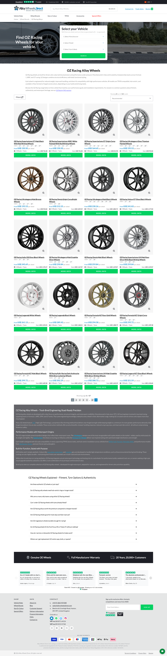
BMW (111, 441)
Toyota (30, 444)
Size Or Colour (19, 608)
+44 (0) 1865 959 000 (58, 603)
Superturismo (38, 438)
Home (16, 19)
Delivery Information (37, 611)
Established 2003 (54, 2)
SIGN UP (147, 607)
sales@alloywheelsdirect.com (61, 605)
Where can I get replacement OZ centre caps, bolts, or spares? (83, 539)
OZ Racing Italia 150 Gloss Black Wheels (29, 257)
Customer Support (36, 608)
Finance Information (36, 614)
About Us (33, 603)
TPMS (67, 16)
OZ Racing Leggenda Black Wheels (62, 315)
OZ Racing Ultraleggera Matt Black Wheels (100, 199)
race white (50, 452)
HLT (33, 423)
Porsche (119, 441)
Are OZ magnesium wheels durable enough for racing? (83, 521)
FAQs (32, 617)
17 (92, 400)
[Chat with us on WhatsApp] (56, 618)
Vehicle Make (18, 16)
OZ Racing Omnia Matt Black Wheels (98, 257)
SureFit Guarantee (91, 2)
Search (112, 9)
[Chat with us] (162, 651)
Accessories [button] (80, 16)
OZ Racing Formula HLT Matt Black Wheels (30, 373)
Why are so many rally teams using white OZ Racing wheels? (83, 496)
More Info (31, 155)
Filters (18, 97)
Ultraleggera (78, 435)
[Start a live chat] (51, 618)
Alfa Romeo (23, 444)
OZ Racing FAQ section (63, 90)
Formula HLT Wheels (79, 438)
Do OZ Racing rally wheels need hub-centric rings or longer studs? (83, 490)
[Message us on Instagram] (65, 618)
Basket (149, 9)
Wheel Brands (35, 16)
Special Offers (96, 16)
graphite (69, 452)
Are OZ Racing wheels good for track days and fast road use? (83, 515)
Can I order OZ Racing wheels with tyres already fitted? (83, 502)
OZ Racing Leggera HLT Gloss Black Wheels (136, 373)
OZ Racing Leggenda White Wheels (27, 315)
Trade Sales (139, 9)
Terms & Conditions (130, 653)
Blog (31, 605)
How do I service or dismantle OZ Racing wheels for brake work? (83, 533)
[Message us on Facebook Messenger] (61, 618)
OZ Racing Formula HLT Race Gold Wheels (100, 315)
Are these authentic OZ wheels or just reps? (83, 484)
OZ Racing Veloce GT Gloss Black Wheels (135, 199)
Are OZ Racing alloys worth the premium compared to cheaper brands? (83, 509)
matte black (59, 452)
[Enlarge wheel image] (43, 135)
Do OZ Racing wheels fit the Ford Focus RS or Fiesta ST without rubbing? (83, 527)
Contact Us (129, 9)
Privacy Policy (142, 653)
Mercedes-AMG (128, 441)
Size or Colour (52, 16)
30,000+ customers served (72, 2)
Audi (114, 441)
